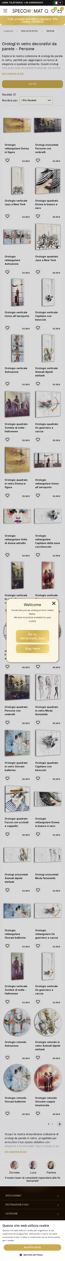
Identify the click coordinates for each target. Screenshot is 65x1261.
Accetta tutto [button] (32, 1247)
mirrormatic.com (32, 636)
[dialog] (32, 1240)
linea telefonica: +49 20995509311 (22, 2)
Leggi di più (20, 1240)
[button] (32, 1255)
